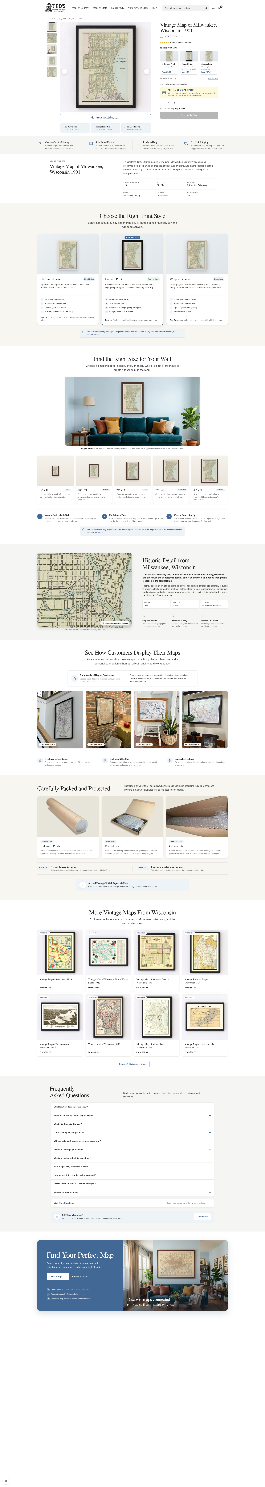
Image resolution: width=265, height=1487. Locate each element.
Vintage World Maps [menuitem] (138, 7)
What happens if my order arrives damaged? (75, 1184)
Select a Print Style (189, 115)
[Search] (205, 8)
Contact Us (202, 1216)
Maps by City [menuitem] (117, 7)
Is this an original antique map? (69, 1132)
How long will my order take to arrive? (72, 1167)
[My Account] (213, 8)
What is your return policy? (67, 1192)
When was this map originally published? (73, 1115)
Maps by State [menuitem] (100, 7)
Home (49, 19)
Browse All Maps (80, 1276)
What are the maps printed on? (68, 1149)
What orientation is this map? (68, 1124)
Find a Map (58, 1276)
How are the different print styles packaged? (75, 1175)
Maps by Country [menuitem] (80, 7)
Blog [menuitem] (154, 7)
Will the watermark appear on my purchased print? (77, 1141)
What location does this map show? (71, 1107)
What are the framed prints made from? (72, 1158)
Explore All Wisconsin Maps (132, 1064)
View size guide (213, 78)
